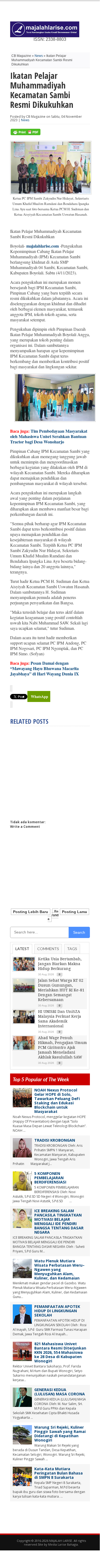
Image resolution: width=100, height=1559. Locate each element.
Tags (72, 948)
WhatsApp (39, 696)
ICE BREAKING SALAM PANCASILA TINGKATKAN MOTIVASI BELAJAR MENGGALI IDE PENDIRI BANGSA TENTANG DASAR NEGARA (59, 1221)
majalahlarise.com (42, 246)
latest (22, 948)
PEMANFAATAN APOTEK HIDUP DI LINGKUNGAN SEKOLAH (57, 1311)
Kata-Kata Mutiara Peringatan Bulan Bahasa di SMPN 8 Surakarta (58, 1473)
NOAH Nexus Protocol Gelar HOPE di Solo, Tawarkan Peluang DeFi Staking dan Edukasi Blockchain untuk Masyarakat (57, 1100)
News (39, 56)
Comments (48, 948)
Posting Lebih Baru (30, 912)
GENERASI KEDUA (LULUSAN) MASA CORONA (59, 1391)
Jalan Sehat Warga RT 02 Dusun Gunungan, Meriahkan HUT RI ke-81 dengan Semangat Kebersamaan (61, 990)
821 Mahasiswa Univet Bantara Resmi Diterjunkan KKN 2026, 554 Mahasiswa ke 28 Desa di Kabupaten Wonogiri (60, 1352)
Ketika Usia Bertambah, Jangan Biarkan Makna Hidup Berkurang (60, 964)
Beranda (53, 915)
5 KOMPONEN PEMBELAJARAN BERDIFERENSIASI (50, 1178)
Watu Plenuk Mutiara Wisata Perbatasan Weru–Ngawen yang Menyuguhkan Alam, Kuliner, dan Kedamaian (59, 1269)
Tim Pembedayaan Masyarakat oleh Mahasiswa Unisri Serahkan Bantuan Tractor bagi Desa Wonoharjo (48, 436)
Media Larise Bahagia (63, 1544)
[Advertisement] (54, 770)
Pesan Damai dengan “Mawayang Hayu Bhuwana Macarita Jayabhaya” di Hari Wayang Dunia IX (44, 668)
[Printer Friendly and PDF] (25, 134)
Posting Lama (74, 912)
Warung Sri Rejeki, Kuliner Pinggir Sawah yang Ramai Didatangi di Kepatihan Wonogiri (60, 1434)
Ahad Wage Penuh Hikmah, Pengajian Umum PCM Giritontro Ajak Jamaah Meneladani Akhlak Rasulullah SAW (62, 1047)
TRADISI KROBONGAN (54, 1140)
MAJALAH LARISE (60, 1541)
